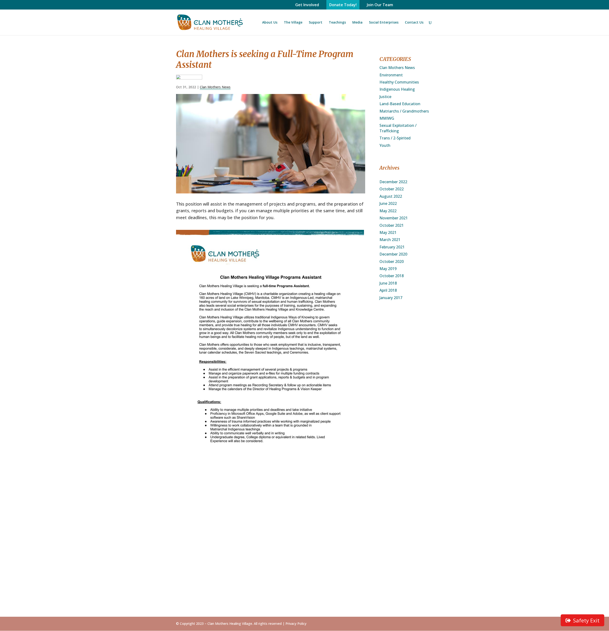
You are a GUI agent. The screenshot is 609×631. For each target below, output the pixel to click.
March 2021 (389, 239)
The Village (293, 23)
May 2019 (388, 268)
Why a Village (242, 549)
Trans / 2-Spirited (395, 138)
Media (357, 23)
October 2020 (391, 261)
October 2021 (391, 225)
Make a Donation (300, 542)
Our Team (185, 549)
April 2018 (388, 290)
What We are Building (195, 542)
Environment (391, 75)
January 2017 (390, 297)
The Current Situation (250, 516)
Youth (384, 145)
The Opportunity (245, 523)
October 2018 (391, 275)
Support (315, 23)
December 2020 (393, 254)
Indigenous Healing (397, 89)
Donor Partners (298, 528)
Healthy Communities (399, 82)
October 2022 (391, 189)
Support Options (299, 534)
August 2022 (390, 196)
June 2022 (388, 203)
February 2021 (392, 247)
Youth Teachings (300, 597)
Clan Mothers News (215, 87)
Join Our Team (380, 4)
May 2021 (388, 232)
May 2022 (388, 210)
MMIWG (386, 118)
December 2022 (393, 181)
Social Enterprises (383, 23)
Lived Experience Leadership (299, 574)
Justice (385, 96)
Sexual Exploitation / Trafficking (398, 128)
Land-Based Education (399, 103)
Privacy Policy (295, 623)
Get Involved (307, 4)
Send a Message (407, 516)
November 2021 (393, 218)
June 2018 (388, 283)
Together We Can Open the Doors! (300, 519)
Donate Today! (343, 4)
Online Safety (297, 590)
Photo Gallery (351, 516)
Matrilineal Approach (303, 565)
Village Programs (300, 583)
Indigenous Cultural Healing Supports (410, 526)
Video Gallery (350, 523)
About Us (269, 23)
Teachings (337, 23)
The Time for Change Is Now (195, 519)
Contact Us (414, 23)
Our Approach (188, 528)
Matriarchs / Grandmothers (404, 111)
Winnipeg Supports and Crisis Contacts (410, 537)
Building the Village (247, 530)
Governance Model (193, 534)
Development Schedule (242, 540)
